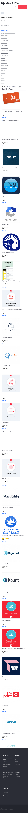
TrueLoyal (4, 676)
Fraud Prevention (4, 45)
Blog (15, 758)
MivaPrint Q (5, 705)
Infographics (17, 763)
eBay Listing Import (6, 620)
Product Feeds (4, 63)
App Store (5, 780)
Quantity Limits (5, 422)
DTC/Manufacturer (6, 763)
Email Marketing (4, 43)
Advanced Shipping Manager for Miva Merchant (13, 535)
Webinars (16, 761)
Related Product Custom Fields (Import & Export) (13, 648)
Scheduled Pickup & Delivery (8, 394)
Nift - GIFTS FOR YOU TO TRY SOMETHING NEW (13, 111)
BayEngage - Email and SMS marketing (11, 281)
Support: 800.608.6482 (7, 774)
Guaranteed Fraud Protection (9, 563)
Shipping (3, 80)
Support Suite (6, 776)
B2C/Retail (5, 761)
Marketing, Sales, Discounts (7, 50)
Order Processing (4, 55)
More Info (4, 117)
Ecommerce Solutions (7, 758)
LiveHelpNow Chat (6, 365)
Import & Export (4, 48)
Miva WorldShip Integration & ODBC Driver (12, 309)
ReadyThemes (4, 68)
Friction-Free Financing (7, 507)
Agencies (17, 774)
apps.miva (10, 3)
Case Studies (17, 764)
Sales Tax (3, 73)
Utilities (2, 83)
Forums (4, 779)
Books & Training (4, 35)
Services (2, 78)
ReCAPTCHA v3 (5, 224)
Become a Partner (19, 777)
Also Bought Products (7, 337)
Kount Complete (6, 592)
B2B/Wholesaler (6, 759)
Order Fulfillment (4, 53)
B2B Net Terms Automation (8, 733)
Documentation (6, 777)
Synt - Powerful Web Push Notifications (11, 167)
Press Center (5, 795)
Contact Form (4, 38)
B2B (2, 28)
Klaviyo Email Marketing (7, 450)
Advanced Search (4, 23)
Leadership (5, 792)
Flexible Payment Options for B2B (10, 139)
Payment (3, 58)
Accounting (3, 20)
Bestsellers (13, 86)
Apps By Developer (5, 25)
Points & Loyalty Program (8, 479)
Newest (8, 86)
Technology (18, 776)
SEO (2, 75)
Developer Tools (4, 40)
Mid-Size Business (6, 764)
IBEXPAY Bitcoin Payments (8, 252)
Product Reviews (4, 65)
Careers (4, 794)
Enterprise (5, 766)
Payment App (5, 196)
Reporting (3, 70)
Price (19, 86)
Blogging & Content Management (8, 33)
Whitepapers (17, 759)
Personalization (4, 60)
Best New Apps (4, 30)
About (4, 790)
